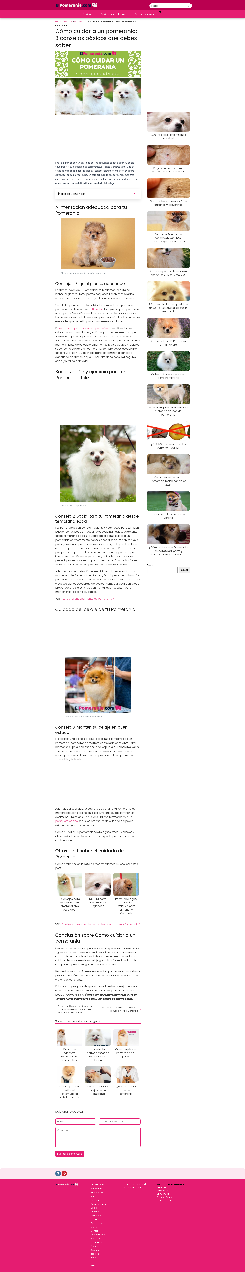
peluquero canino (66, 821)
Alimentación (97, 1192)
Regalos (95, 1253)
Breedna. (98, 309)
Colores (95, 1207)
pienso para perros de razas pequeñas (83, 328)
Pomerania (96, 1242)
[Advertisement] (98, 138)
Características (143, 14)
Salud (93, 1261)
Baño (93, 1196)
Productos (88, 14)
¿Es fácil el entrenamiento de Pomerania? (87, 598)
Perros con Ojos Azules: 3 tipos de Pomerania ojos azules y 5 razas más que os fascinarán (75, 1009)
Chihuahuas (163, 1193)
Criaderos (96, 1215)
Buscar (151, 565)
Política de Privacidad (135, 1184)
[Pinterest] (64, 1173)
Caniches (161, 1187)
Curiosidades (97, 1223)
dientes (94, 1227)
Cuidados (106, 14)
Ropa (93, 1257)
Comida (95, 1211)
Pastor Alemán (164, 1200)
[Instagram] (58, 1173)
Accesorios (96, 1188)
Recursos (123, 14)
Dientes (94, 1230)
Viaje (93, 1265)
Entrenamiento (98, 1234)
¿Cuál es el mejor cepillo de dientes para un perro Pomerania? (100, 924)
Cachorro (95, 1200)
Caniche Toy (163, 1190)
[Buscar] (189, 5)
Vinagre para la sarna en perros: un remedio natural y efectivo (120, 1009)
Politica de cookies (133, 1187)
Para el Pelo (96, 1238)
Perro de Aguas (164, 1197)
